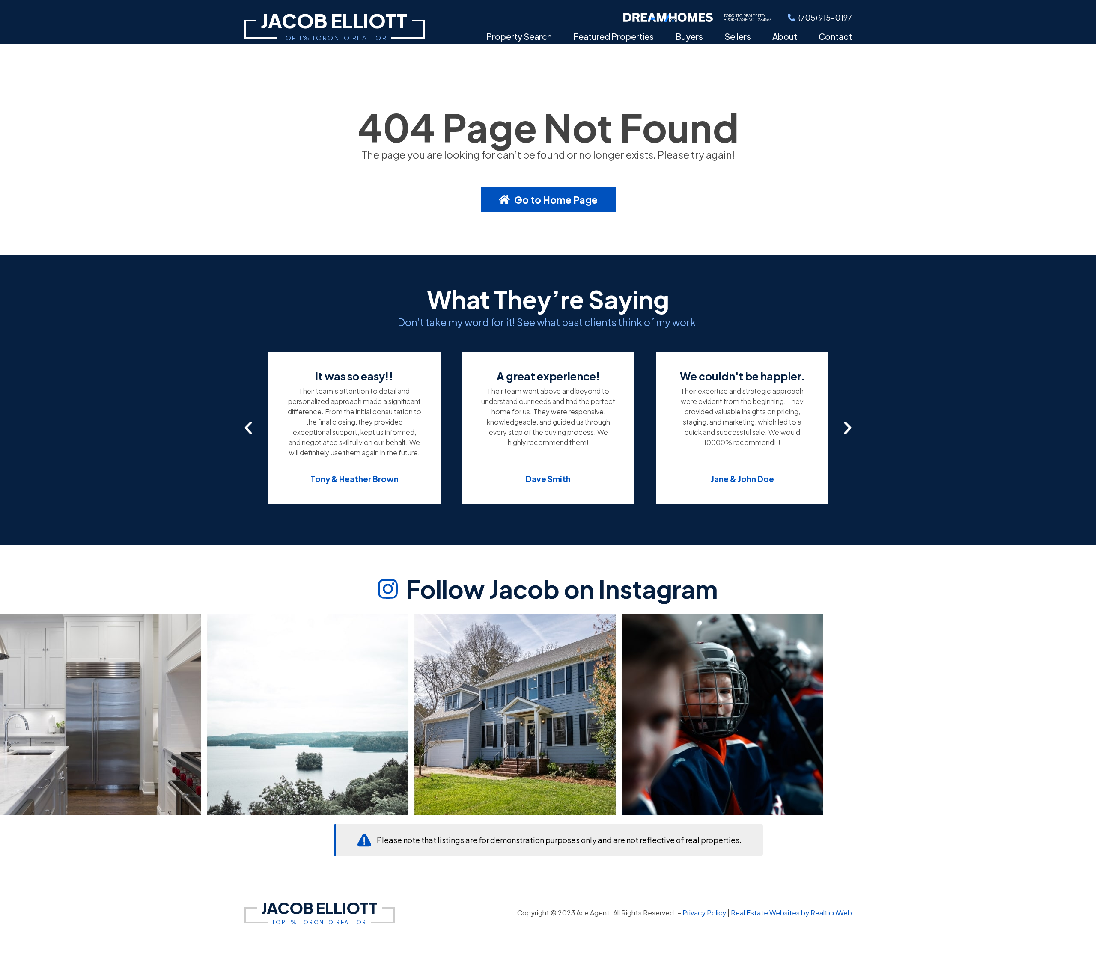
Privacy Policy (704, 912)
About (784, 36)
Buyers (689, 36)
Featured (613, 36)
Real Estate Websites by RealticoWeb (791, 912)
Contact (835, 36)
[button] (248, 427)
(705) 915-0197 (825, 17)
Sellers (737, 36)
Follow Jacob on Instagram (562, 589)
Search (519, 36)
